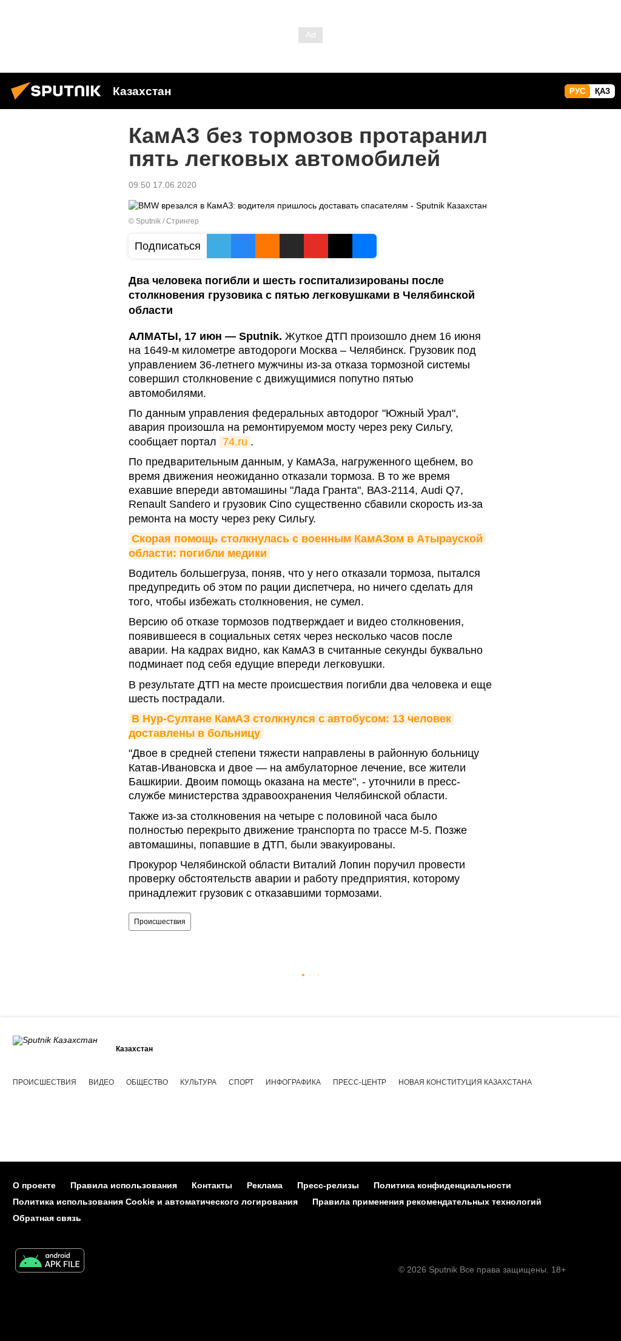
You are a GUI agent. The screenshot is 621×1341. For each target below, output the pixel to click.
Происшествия (160, 921)
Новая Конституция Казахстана (465, 1082)
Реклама (265, 1185)
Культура (198, 1082)
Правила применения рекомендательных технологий (427, 1201)
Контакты (212, 1185)
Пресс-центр (359, 1082)
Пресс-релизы (328, 1185)
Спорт (241, 1082)
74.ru (235, 442)
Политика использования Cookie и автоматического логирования (155, 1201)
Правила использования (123, 1185)
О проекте (34, 1185)
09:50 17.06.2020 (162, 185)
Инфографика (293, 1082)
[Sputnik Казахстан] (59, 101)
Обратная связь (47, 1218)
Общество (147, 1082)
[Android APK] (49, 1262)
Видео (101, 1082)
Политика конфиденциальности (442, 1185)
